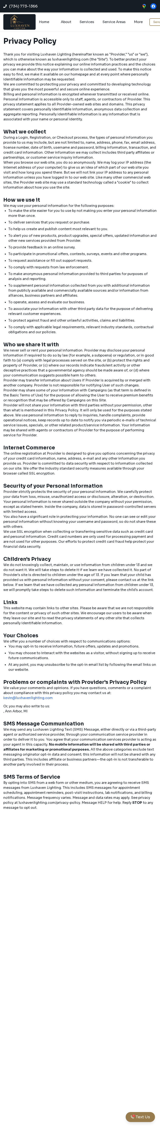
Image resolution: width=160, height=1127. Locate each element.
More (138, 22)
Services (87, 22)
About (66, 22)
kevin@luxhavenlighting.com (28, 698)
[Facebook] (153, 6)
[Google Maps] (144, 6)
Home (44, 22)
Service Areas (114, 22)
